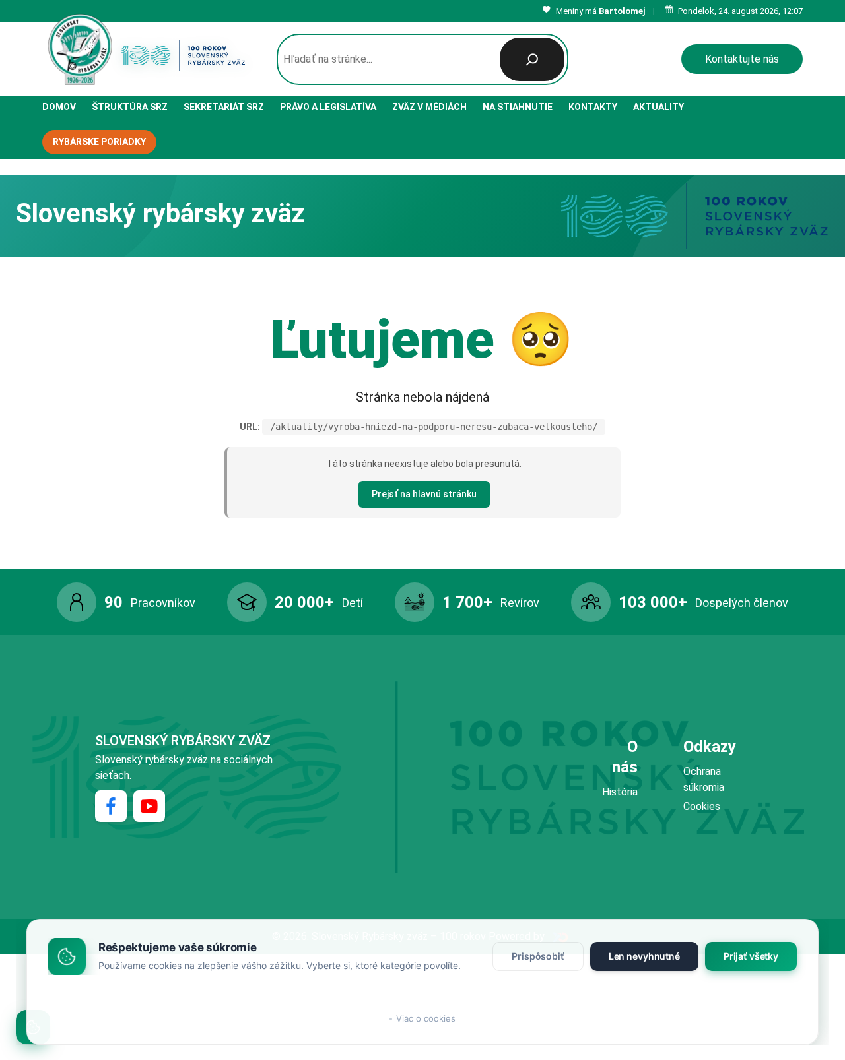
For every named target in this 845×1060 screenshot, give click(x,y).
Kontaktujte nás (742, 59)
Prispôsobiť (538, 956)
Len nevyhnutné (644, 956)
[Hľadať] (532, 59)
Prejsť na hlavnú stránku (424, 494)
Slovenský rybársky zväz (183, 741)
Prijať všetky (751, 956)
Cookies (701, 806)
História (620, 792)
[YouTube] (149, 806)
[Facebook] (111, 806)
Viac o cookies (426, 1018)
